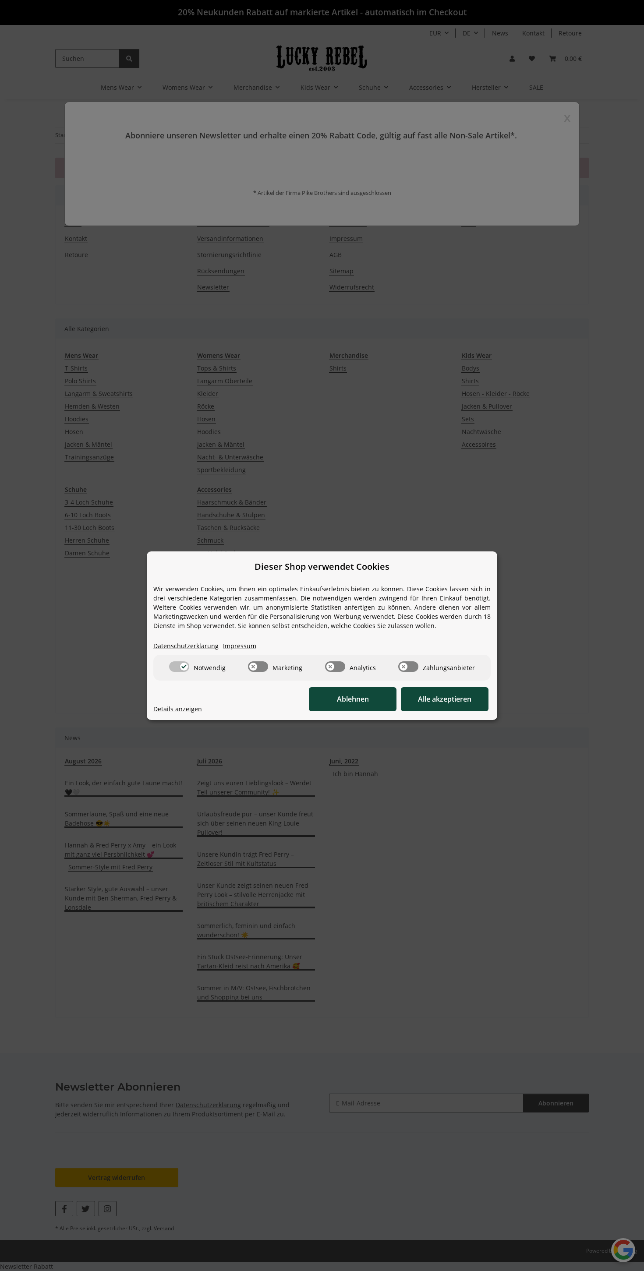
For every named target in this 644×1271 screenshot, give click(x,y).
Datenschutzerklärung (186, 646)
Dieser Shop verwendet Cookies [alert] (322, 566)
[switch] (179, 666)
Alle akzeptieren (444, 699)
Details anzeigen (177, 709)
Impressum (239, 646)
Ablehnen (353, 699)
